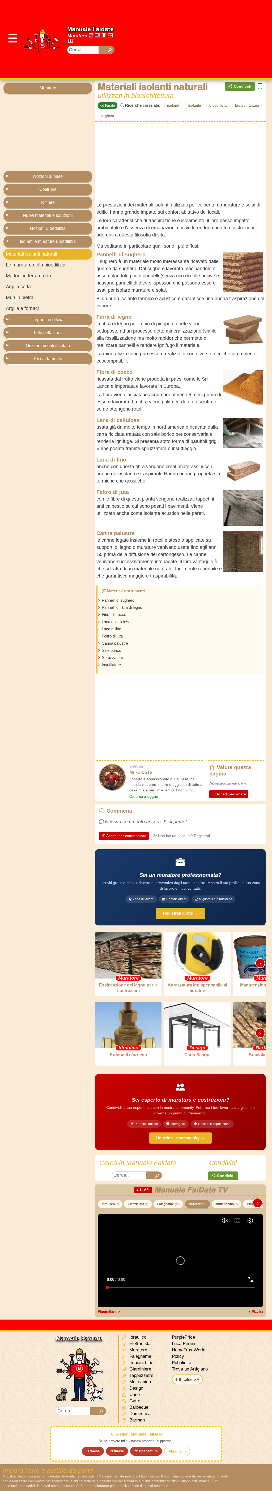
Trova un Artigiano (190, 1369)
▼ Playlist (255, 1311)
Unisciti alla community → (180, 1138)
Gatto (134, 1400)
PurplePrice (183, 1337)
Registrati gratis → (180, 913)
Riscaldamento (48, 358)
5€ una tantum (146, 1451)
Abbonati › (177, 1451)
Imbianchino (226, 1204)
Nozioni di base (48, 176)
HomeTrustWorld (188, 1349)
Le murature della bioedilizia (35, 265)
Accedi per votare (231, 794)
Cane (134, 1394)
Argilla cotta (18, 286)
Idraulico (110, 1204)
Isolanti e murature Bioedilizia (48, 241)
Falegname (168, 1204)
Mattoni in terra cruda (28, 275)
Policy (178, 1356)
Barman (136, 1420)
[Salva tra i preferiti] (260, 86)
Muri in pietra (19, 297)
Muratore (77, 35)
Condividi (242, 86)
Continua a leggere (143, 797)
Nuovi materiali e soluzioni (48, 215)
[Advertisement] (198, 38)
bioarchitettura (247, 105)
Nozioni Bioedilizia (48, 228)
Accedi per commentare (126, 836)
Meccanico (139, 1381)
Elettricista (138, 1204)
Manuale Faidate (90, 28)
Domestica (139, 1413)
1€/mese (93, 1451)
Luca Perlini (183, 1343)
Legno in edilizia (47, 319)
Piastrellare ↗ (109, 1312)
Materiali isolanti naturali (31, 254)
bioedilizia (218, 105)
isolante (194, 105)
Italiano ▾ (190, 1379)
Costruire (48, 189)
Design (135, 1388)
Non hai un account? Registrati (184, 836)
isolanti (173, 105)
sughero (107, 116)
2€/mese (117, 1451)
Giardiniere (139, 1369)
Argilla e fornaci (22, 308)
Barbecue (138, 1407)
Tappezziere (140, 1375)
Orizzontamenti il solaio (48, 345)
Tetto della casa (48, 332)
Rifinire (48, 202)
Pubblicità (181, 1362)
